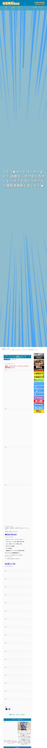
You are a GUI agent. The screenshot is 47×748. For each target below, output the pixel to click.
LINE (24, 714)
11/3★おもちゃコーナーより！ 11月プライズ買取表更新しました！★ (10, 742)
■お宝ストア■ (10, 564)
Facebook (13, 714)
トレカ (5, 359)
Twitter (18, 714)
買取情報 (8, 359)
